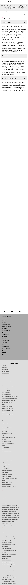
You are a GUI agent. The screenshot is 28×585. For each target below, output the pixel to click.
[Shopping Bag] (26, 2)
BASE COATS (4, 367)
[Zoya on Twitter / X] (16, 311)
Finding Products (6, 22)
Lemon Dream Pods (6, 464)
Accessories (4, 375)
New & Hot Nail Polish (6, 390)
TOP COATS (4, 365)
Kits (2, 377)
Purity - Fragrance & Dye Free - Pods (9, 478)
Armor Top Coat (5, 431)
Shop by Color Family (6, 441)
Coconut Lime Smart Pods (7, 408)
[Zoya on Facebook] (4, 311)
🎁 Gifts (3, 490)
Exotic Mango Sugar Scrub (7, 542)
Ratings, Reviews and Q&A (9, 78)
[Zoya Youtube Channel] (12, 311)
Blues (3, 435)
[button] (7, 2)
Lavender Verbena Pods (7, 482)
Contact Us (3, 14)
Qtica (3, 350)
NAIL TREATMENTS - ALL (6, 523)
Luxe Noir (4, 480)
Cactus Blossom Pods (6, 484)
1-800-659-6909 (5, 340)
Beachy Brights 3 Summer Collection (9, 398)
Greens (3, 445)
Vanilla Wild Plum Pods (7, 462)
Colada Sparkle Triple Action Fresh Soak (10, 505)
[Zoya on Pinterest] (23, 311)
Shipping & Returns (6, 324)
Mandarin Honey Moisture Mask (8, 581)
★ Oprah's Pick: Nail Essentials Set (9, 550)
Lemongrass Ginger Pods (7, 460)
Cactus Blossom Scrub (6, 560)
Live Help (4, 320)
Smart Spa (4, 352)
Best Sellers (4, 439)
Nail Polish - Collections (7, 427)
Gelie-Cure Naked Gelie (6, 556)
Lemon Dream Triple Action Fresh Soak (10, 519)
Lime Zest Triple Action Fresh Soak (9, 511)
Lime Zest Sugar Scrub (6, 540)
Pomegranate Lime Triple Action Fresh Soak (10, 513)
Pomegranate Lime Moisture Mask (9, 583)
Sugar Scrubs (4, 552)
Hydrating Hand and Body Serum (9, 554)
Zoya (3, 344)
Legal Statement (5, 334)
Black (3, 449)
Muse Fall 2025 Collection (7, 394)
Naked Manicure (5, 346)
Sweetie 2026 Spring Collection (8, 400)
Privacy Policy (5, 328)
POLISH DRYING (5, 369)
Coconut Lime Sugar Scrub (7, 406)
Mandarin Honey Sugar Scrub (8, 536)
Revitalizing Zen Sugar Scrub (8, 562)
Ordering (16, 14)
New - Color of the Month (7, 402)
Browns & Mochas (5, 447)
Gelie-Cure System (6, 348)
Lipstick (3, 404)
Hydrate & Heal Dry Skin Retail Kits (9, 486)
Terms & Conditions (6, 326)
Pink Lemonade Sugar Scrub (7, 414)
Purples (3, 429)
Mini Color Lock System (7, 451)
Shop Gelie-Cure (5, 488)
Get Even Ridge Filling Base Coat (8, 437)
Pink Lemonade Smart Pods (7, 410)
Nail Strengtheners (6, 371)
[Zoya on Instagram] (8, 311)
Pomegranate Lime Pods (7, 474)
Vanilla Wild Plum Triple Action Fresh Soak (10, 507)
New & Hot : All (5, 388)
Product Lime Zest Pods (6, 476)
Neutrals (3, 412)
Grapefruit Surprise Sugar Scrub (8, 544)
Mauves (3, 499)
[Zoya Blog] (19, 311)
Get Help (10, 14)
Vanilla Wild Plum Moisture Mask (9, 577)
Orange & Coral (5, 503)
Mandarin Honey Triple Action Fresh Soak (10, 515)
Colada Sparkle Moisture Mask (8, 575)
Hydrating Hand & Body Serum (8, 573)
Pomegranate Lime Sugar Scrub (8, 538)
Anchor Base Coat (5, 423)
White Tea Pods (5, 472)
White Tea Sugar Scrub (6, 548)
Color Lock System (6, 373)
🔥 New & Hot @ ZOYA (6, 527)
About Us (4, 332)
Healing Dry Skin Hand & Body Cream (9, 525)
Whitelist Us (4, 336)
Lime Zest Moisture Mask (7, 579)
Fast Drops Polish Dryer (7, 433)
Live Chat (8, 71)
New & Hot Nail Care (6, 392)
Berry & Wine (4, 497)
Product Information (7, 55)
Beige (3, 501)
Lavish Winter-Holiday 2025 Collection (10, 396)
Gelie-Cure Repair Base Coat (8, 521)
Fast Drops (4, 425)
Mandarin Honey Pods (6, 468)
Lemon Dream (5, 546)
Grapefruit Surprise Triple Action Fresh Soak (10, 517)
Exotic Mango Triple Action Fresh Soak (10, 509)
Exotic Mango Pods (6, 466)
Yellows (3, 453)
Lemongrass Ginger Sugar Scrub (8, 564)
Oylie (3, 354)
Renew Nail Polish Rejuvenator (8, 443)
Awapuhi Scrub (5, 558)
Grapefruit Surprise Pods (7, 470)
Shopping (4, 338)
